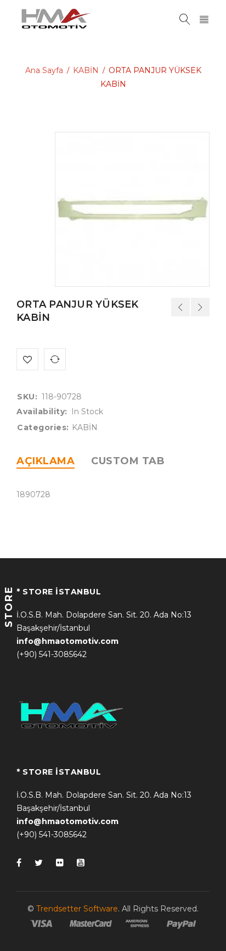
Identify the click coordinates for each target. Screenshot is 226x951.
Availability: (41, 411)
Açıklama (45, 461)
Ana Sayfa (44, 70)
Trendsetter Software (77, 909)
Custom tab (128, 461)
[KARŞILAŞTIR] (55, 359)
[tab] (45, 461)
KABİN (86, 70)
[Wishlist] (27, 359)
